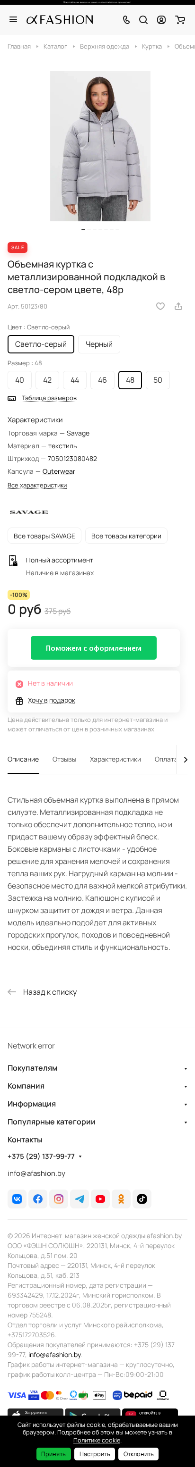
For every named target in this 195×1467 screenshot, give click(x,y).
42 (47, 380)
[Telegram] (79, 1199)
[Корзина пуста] (180, 19)
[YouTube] (100, 1199)
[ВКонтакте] (17, 1199)
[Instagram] (58, 1199)
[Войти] (161, 19)
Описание (23, 758)
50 (157, 380)
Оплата (166, 758)
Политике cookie (96, 1440)
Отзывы (64, 758)
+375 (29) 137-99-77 (41, 1156)
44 (75, 380)
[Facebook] (37, 1199)
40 (19, 380)
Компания (26, 1086)
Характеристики (115, 758)
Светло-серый (41, 344)
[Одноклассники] (121, 1199)
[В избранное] (160, 306)
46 (102, 380)
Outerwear (59, 471)
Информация (32, 1103)
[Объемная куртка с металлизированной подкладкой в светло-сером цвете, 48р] (100, 146)
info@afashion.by (36, 1173)
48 (130, 380)
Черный (99, 344)
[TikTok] (142, 1199)
